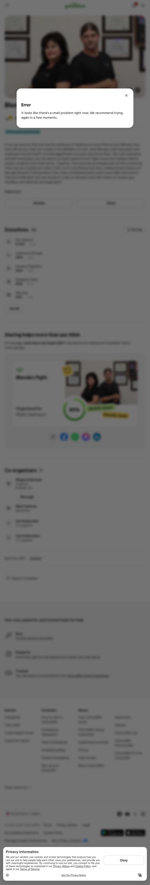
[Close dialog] (126, 95)
